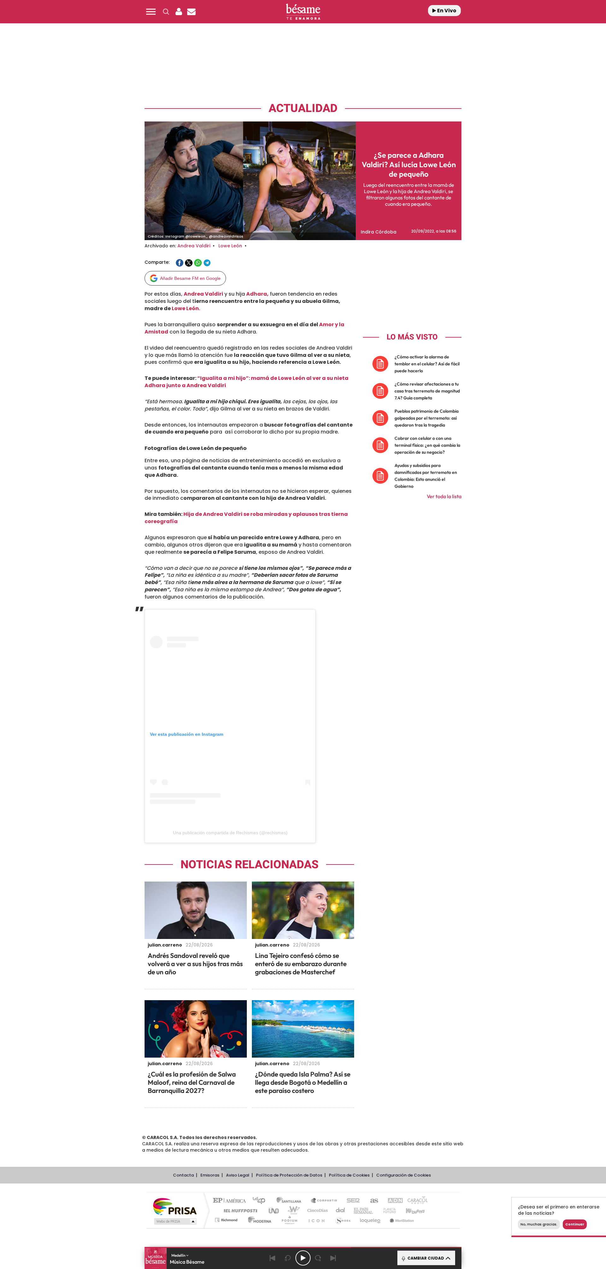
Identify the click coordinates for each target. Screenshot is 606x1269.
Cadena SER (351, 1201)
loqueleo (370, 1220)
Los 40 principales (261, 1201)
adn (392, 1201)
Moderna (258, 1220)
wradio (292, 1210)
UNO (274, 1210)
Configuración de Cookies (403, 1175)
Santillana (290, 1201)
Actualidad (303, 108)
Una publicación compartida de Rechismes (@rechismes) (230, 832)
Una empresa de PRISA (175, 1206)
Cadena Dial (340, 1210)
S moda (342, 1220)
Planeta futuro (387, 1210)
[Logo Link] (303, 11)
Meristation (401, 1220)
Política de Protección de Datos (289, 1175)
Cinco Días (316, 1210)
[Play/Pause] (303, 1258)
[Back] (272, 1258)
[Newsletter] (191, 11)
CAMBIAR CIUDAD (425, 1258)
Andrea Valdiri (193, 246)
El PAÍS (230, 1201)
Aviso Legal (237, 1175)
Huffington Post (239, 1210)
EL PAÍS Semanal (363, 1210)
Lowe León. (186, 308)
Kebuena (410, 1210)
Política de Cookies (349, 1175)
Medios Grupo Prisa (174, 1221)
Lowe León (230, 246)
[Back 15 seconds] (287, 1258)
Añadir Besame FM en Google (190, 278)
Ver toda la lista (444, 496)
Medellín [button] (178, 1255)
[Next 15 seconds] (318, 1258)
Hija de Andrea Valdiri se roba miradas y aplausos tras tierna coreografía (246, 518)
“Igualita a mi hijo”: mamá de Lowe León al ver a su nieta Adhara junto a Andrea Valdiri (246, 382)
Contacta (183, 1175)
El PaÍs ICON (316, 1220)
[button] (151, 11)
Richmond (227, 1220)
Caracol (415, 1201)
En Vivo (446, 10)
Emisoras (209, 1175)
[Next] (333, 1258)
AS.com (371, 1201)
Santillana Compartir (324, 1201)
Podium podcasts (289, 1220)
